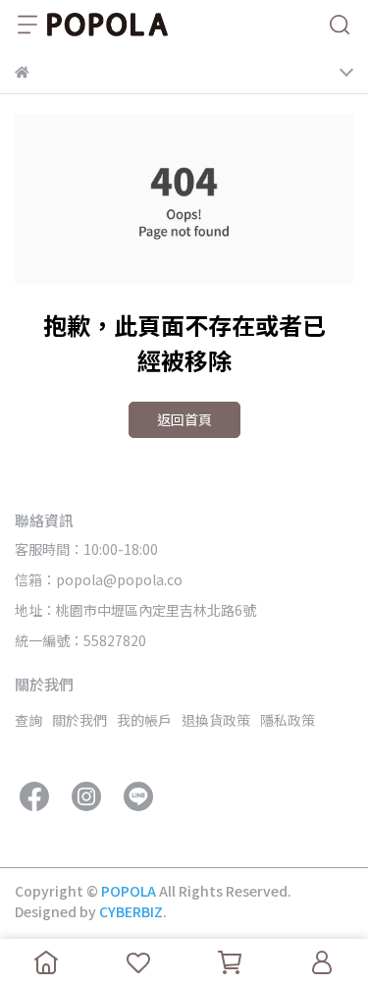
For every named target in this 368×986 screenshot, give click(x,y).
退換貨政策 (216, 720)
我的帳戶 (144, 720)
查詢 (28, 720)
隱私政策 (287, 720)
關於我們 (79, 720)
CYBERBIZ (131, 911)
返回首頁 (184, 419)
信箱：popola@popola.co (99, 579)
